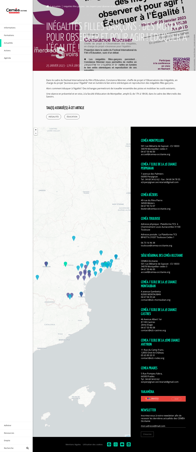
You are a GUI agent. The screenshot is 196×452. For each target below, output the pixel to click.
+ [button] (36, 129)
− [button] (36, 133)
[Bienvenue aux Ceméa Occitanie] (16, 12)
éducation (72, 116)
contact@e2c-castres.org (153, 330)
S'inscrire (147, 434)
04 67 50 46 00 (148, 151)
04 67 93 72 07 (148, 205)
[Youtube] (122, 445)
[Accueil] (48, 6)
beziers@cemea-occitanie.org (155, 208)
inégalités (54, 116)
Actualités (56, 6)
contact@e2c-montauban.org (155, 299)
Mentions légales (73, 444)
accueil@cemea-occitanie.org (155, 154)
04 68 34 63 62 (152, 179)
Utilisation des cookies (93, 444)
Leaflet (128, 436)
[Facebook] (109, 445)
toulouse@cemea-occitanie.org (156, 245)
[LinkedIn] (128, 445)
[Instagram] (115, 445)
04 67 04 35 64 (148, 297)
